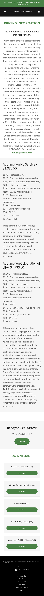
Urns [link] (22, 590)
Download (22, 473)
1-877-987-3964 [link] (18, 12)
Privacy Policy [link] (22, 587)
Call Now (22, 441)
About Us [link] (22, 582)
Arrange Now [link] (22, 576)
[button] (5, 11)
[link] (39, 11)
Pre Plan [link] (22, 579)
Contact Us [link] (22, 584)
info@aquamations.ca (22, 152)
